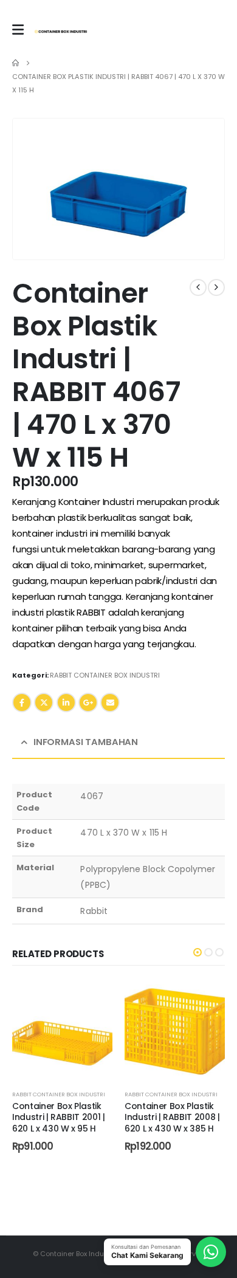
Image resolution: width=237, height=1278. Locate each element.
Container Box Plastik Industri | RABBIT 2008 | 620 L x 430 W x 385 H (172, 1117)
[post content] (62, 1029)
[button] (199, 235)
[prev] (198, 287)
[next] (216, 287)
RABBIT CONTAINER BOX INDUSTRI (105, 675)
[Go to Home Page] (15, 63)
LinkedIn (66, 702)
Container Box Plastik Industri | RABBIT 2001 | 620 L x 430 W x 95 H (58, 1117)
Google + (88, 702)
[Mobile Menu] (18, 29)
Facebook (22, 702)
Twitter (43, 702)
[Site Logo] (61, 31)
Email (110, 702)
